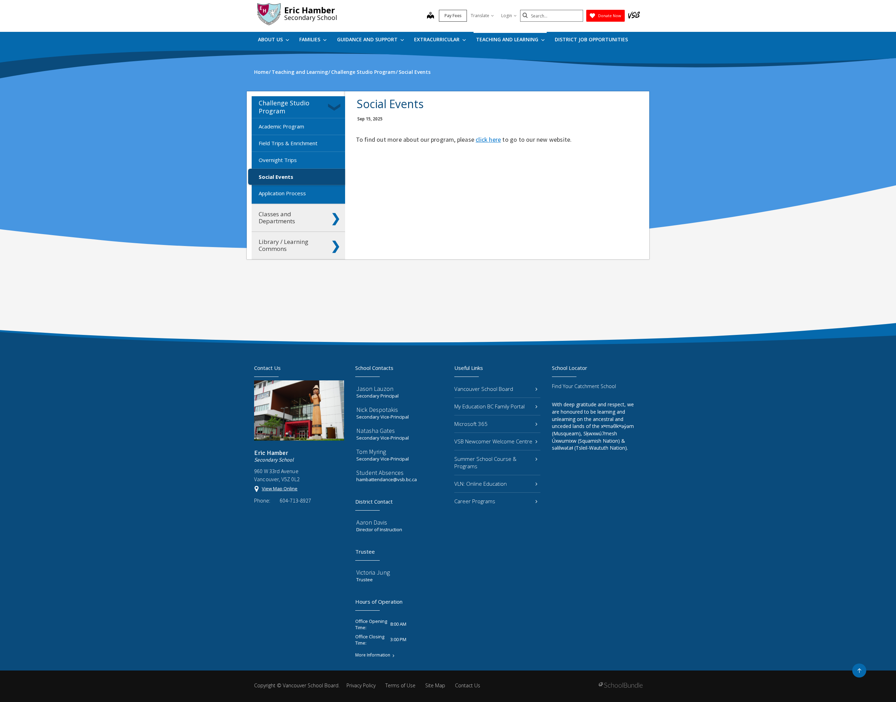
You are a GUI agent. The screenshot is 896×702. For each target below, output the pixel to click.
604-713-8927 (295, 500)
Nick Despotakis (377, 410)
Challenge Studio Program (284, 107)
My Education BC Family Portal (489, 406)
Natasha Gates (375, 431)
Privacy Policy (361, 685)
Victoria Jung (373, 572)
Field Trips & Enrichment (288, 143)
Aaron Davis (371, 522)
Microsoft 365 (471, 423)
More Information (372, 655)
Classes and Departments (277, 217)
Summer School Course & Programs (485, 462)
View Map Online (280, 488)
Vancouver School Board (483, 388)
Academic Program (281, 126)
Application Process (282, 193)
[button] (335, 107)
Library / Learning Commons (283, 245)
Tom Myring (371, 452)
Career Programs (474, 501)
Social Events (276, 176)
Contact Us (467, 685)
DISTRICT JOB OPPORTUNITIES (591, 39)
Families (310, 39)
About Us (271, 39)
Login (506, 16)
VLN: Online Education (480, 483)
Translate (480, 16)
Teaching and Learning (508, 39)
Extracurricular (437, 39)
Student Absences (380, 473)
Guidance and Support (368, 39)
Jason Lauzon (374, 389)
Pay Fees (453, 16)
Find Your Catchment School (584, 386)
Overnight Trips (278, 159)
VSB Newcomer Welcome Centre (493, 441)
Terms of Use (400, 685)
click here (488, 139)
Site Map (435, 685)
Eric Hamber (309, 10)
